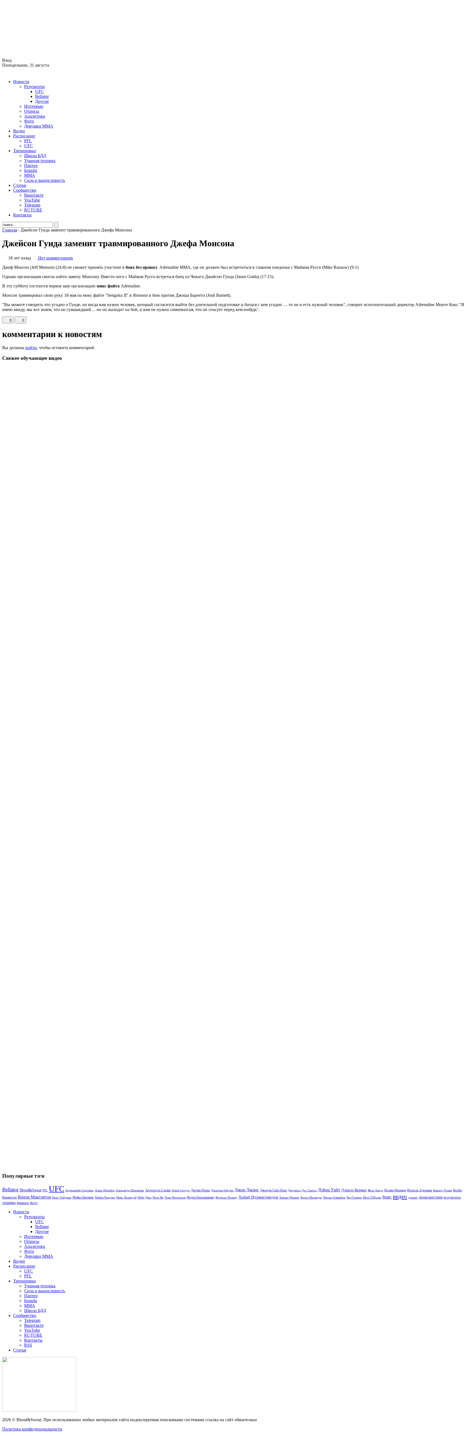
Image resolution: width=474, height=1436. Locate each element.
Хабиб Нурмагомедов (258, 1197)
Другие (42, 101)
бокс (387, 1197)
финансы (23, 1203)
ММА (29, 175)
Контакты (22, 215)
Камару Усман (442, 1190)
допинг (413, 1197)
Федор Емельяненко (200, 1197)
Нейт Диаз (144, 1197)
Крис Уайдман (61, 1197)
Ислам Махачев (395, 1190)
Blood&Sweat (30, 1190)
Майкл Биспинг (83, 1197)
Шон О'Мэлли (372, 1197)
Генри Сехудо (181, 1190)
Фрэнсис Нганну (226, 1197)
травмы (9, 1202)
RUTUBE (33, 210)
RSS (28, 1345)
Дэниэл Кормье (353, 1190)
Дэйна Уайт (329, 1190)
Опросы (31, 111)
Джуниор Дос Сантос (302, 1190)
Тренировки (24, 150)
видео (400, 1196)
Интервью (33, 106)
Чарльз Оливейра (334, 1197)
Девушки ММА (38, 126)
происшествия (430, 1197)
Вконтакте (34, 195)
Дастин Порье (200, 1190)
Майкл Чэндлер (105, 1197)
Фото (29, 121)
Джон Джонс (247, 1190)
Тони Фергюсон (175, 1197)
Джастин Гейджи (222, 1190)
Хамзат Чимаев (289, 1197)
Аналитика (34, 116)
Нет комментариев (55, 258)
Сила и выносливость (44, 180)
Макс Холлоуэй (126, 1197)
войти (31, 347)
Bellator (42, 96)
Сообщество (24, 190)
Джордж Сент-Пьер (273, 1190)
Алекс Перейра (105, 1190)
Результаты (34, 86)
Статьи (19, 185)
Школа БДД (35, 155)
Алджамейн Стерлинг (79, 1190)
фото (34, 1203)
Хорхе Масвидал (311, 1197)
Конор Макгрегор (34, 1197)
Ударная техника (39, 160)
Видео (19, 131)
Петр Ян (158, 1197)
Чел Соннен (354, 1197)
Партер (31, 165)
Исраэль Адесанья (419, 1190)
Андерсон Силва (158, 1190)
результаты (452, 1197)
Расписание (24, 136)
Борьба (30, 170)
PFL (28, 140)
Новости (21, 81)
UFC (39, 91)
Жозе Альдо (375, 1190)
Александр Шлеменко (130, 1190)
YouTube (32, 200)
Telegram (32, 205)
